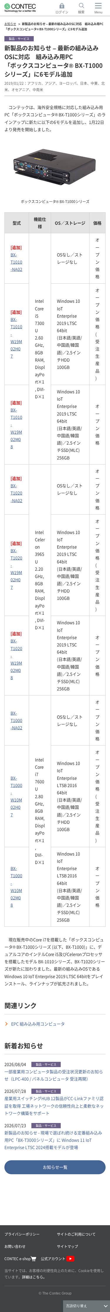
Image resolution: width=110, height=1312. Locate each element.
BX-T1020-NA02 (16, 493)
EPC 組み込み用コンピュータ (38, 1024)
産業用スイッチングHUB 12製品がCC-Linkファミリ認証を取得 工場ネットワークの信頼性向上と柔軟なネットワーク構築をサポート (54, 1105)
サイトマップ (67, 1246)
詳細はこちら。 (34, 1276)
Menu (98, 12)
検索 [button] (84, 8)
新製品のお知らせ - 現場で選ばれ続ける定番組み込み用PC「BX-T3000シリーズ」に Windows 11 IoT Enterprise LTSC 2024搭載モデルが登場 (53, 1140)
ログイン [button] (63, 8)
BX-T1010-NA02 (16, 262)
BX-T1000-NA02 (16, 720)
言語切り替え (76, 1306)
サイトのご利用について (76, 1234)
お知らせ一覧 (55, 1167)
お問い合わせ (15, 1246)
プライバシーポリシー (22, 1234)
